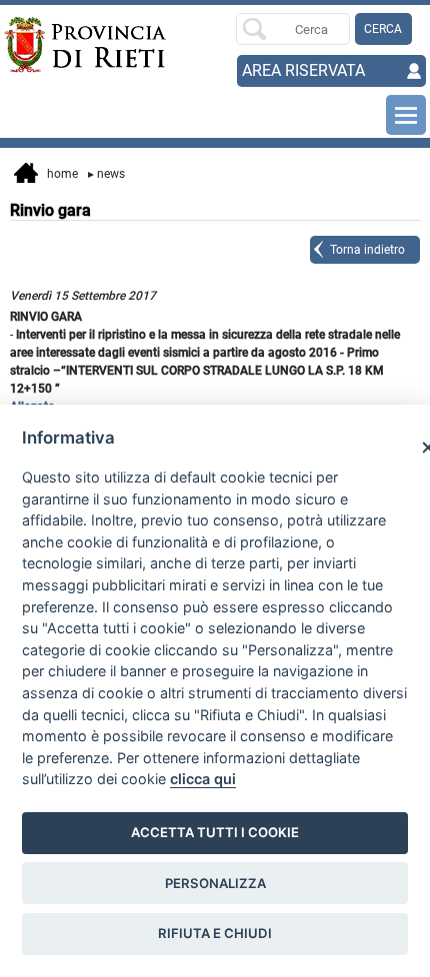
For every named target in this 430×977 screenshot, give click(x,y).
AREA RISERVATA (303, 70)
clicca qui (203, 778)
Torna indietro (367, 250)
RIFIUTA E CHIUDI (215, 933)
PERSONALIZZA (215, 883)
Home (58, 174)
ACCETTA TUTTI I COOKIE (215, 832)
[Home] (46, 45)
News (106, 174)
